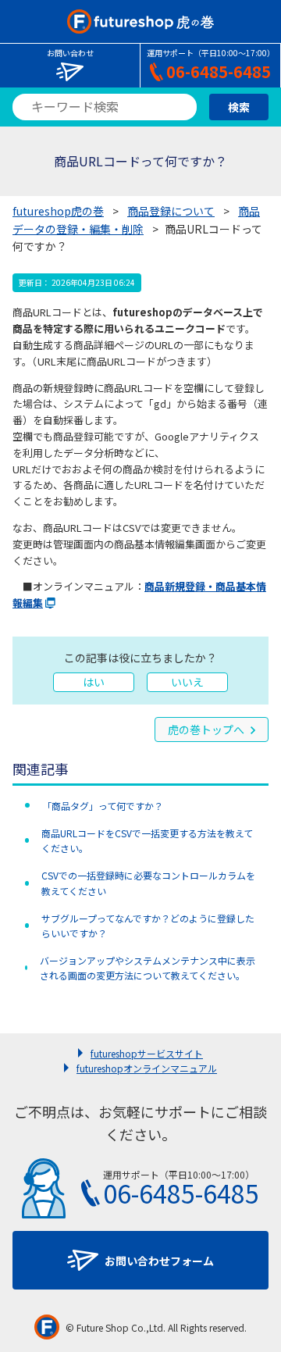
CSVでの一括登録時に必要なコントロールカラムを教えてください (148, 883)
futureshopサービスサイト (147, 1053)
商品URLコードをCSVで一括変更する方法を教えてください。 (147, 840)
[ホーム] (140, 21)
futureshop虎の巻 (58, 211)
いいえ (187, 682)
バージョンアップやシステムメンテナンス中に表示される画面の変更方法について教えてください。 (147, 968)
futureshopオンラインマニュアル (146, 1068)
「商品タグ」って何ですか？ (102, 805)
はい (94, 682)
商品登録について (171, 211)
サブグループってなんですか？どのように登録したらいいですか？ (147, 925)
